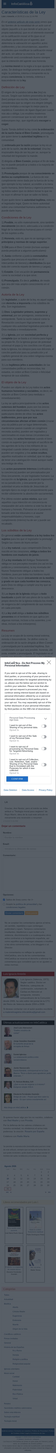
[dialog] (28, 726)
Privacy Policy (45, 790)
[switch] (44, 726)
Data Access (28, 790)
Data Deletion (10, 790)
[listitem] (28, 719)
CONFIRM (17, 779)
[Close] (50, 663)
